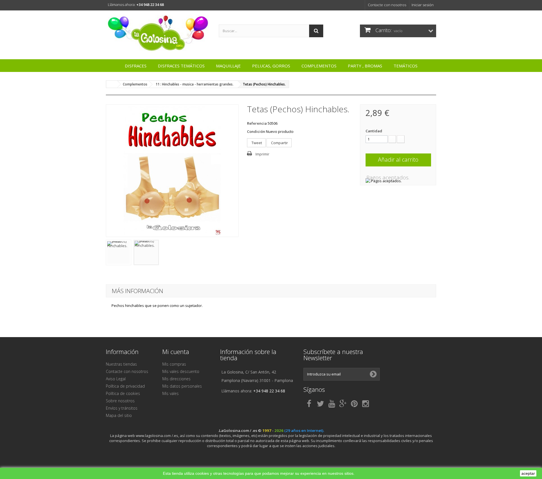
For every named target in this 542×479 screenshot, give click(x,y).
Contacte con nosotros (387, 4)
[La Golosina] (158, 33)
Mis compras (174, 364)
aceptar (528, 473)
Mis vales (170, 393)
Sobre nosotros (120, 400)
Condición (256, 131)
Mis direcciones (176, 378)
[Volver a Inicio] (111, 84)
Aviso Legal (116, 378)
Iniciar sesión (423, 4)
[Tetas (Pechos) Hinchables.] (118, 252)
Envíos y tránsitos (121, 408)
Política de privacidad (125, 386)
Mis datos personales (182, 386)
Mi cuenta (175, 351)
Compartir (279, 142)
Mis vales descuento (180, 371)
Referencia (257, 123)
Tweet (256, 142)
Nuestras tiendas (121, 364)
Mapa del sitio (119, 415)
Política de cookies (123, 393)
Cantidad (374, 130)
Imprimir (262, 154)
